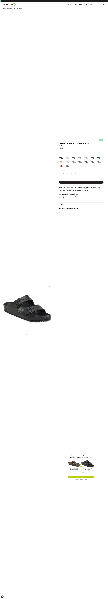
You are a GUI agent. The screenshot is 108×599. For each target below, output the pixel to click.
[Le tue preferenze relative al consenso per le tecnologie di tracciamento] (106, 597)
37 (67, 173)
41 (82, 173)
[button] (2, 596)
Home (4, 8)
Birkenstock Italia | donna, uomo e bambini (14, 8)
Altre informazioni (64, 213)
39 (75, 173)
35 (59, 173)
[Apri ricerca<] (102, 4)
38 (71, 173)
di (59, 139)
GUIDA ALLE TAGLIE (64, 176)
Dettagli (61, 204)
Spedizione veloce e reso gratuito (68, 208)
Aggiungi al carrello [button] (81, 477)
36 (63, 173)
